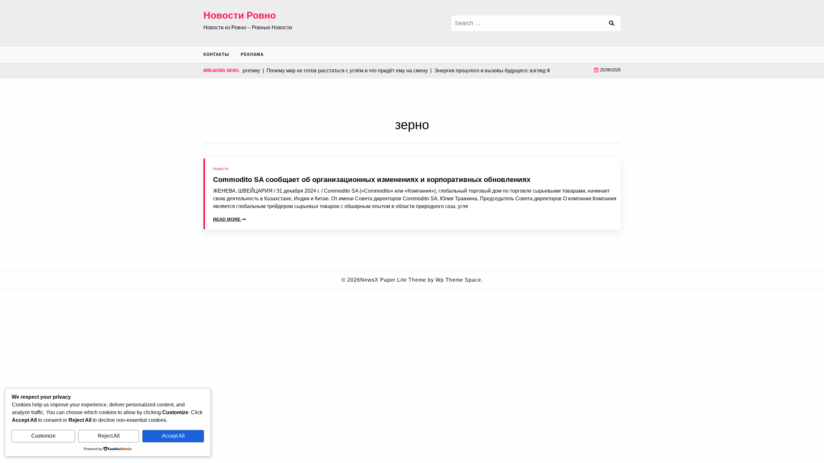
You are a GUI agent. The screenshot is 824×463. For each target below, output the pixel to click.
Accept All (173, 436)
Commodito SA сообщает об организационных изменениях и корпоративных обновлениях (371, 180)
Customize (43, 436)
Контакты (216, 54)
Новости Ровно (239, 15)
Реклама (252, 54)
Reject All (109, 436)
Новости (221, 169)
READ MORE (227, 219)
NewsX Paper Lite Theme (393, 280)
